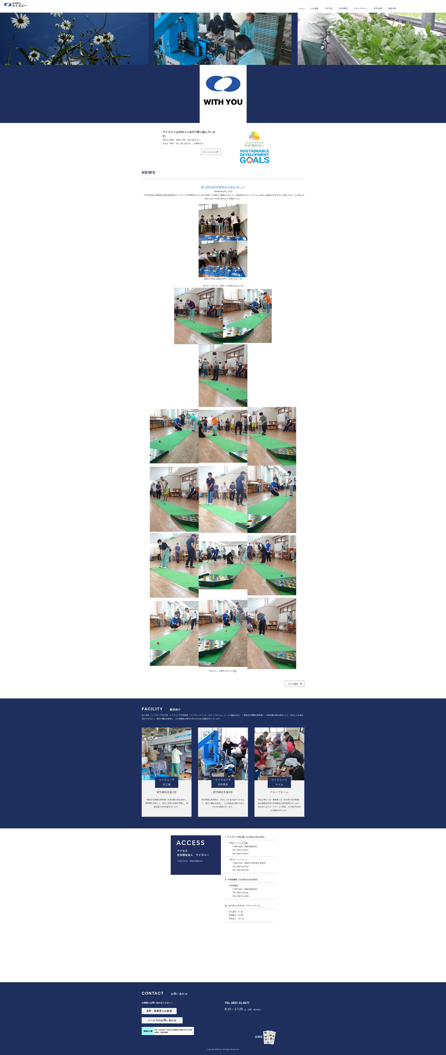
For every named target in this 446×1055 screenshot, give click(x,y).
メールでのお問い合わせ (163, 1020)
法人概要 (314, 8)
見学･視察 (378, 8)
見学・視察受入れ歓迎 (159, 1011)
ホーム (302, 8)
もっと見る (293, 684)
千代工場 (328, 8)
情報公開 (392, 8)
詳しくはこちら (209, 152)
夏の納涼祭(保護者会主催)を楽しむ (223, 187)
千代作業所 (343, 8)
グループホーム (360, 8)
